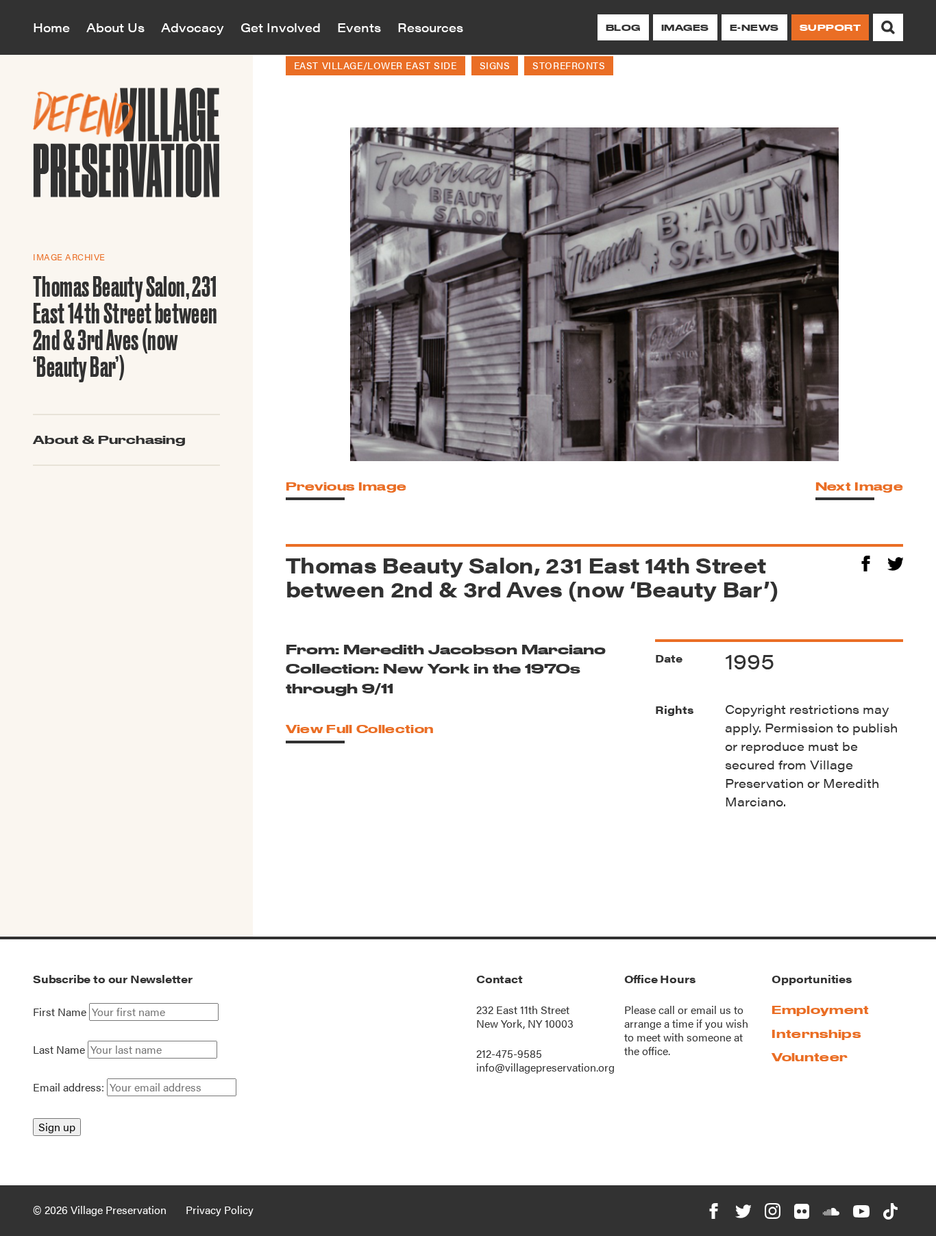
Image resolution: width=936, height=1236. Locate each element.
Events (359, 27)
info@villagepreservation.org (545, 1067)
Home (51, 27)
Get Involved (281, 27)
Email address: (70, 1087)
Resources (430, 27)
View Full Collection (360, 728)
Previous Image (346, 486)
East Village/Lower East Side (375, 65)
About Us (115, 27)
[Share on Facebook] (866, 561)
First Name (59, 1012)
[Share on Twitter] (895, 561)
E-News (754, 27)
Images (685, 27)
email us (711, 1009)
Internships (816, 1033)
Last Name (59, 1049)
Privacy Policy (220, 1210)
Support (830, 27)
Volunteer (810, 1056)
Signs (495, 65)
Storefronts (568, 65)
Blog (623, 27)
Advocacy (192, 27)
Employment (820, 1009)
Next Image (859, 486)
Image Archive (69, 256)
